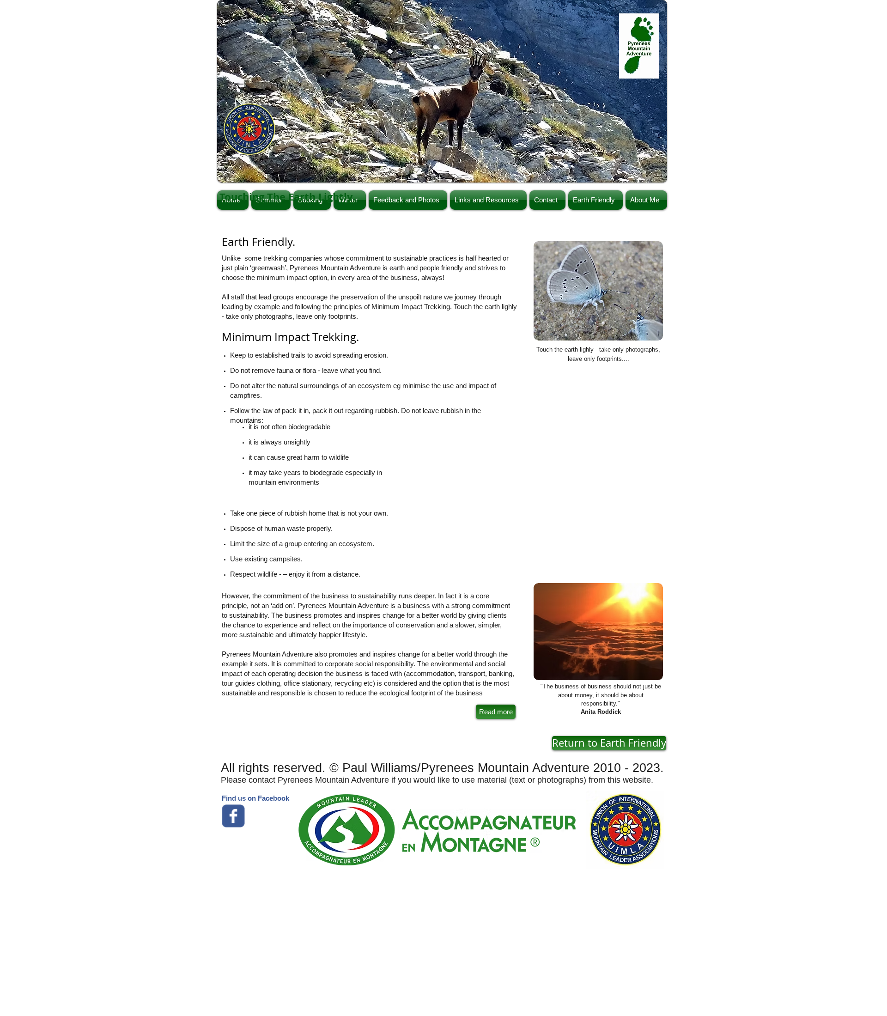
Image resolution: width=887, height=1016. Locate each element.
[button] (442, 91)
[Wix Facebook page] (233, 815)
